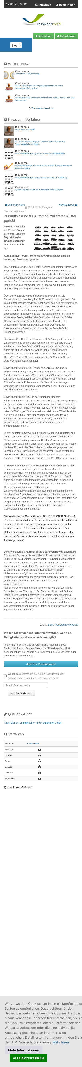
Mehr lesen (61, 1042)
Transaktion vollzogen (25, 129)
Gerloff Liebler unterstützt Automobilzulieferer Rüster (39, 190)
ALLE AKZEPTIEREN (28, 1058)
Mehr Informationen (23, 1050)
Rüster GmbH (33, 743)
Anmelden (44, 4)
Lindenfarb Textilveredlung (27, 74)
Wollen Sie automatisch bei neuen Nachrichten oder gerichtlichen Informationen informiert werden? (36, 676)
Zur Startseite (17, 4)
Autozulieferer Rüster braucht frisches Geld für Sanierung (41, 177)
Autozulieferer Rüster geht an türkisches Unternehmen (40, 153)
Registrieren (66, 4)
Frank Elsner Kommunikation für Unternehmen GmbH (33, 722)
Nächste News (67, 205)
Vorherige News (16, 205)
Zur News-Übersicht (42, 108)
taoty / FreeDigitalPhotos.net (63, 624)
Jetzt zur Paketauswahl (41, 664)
